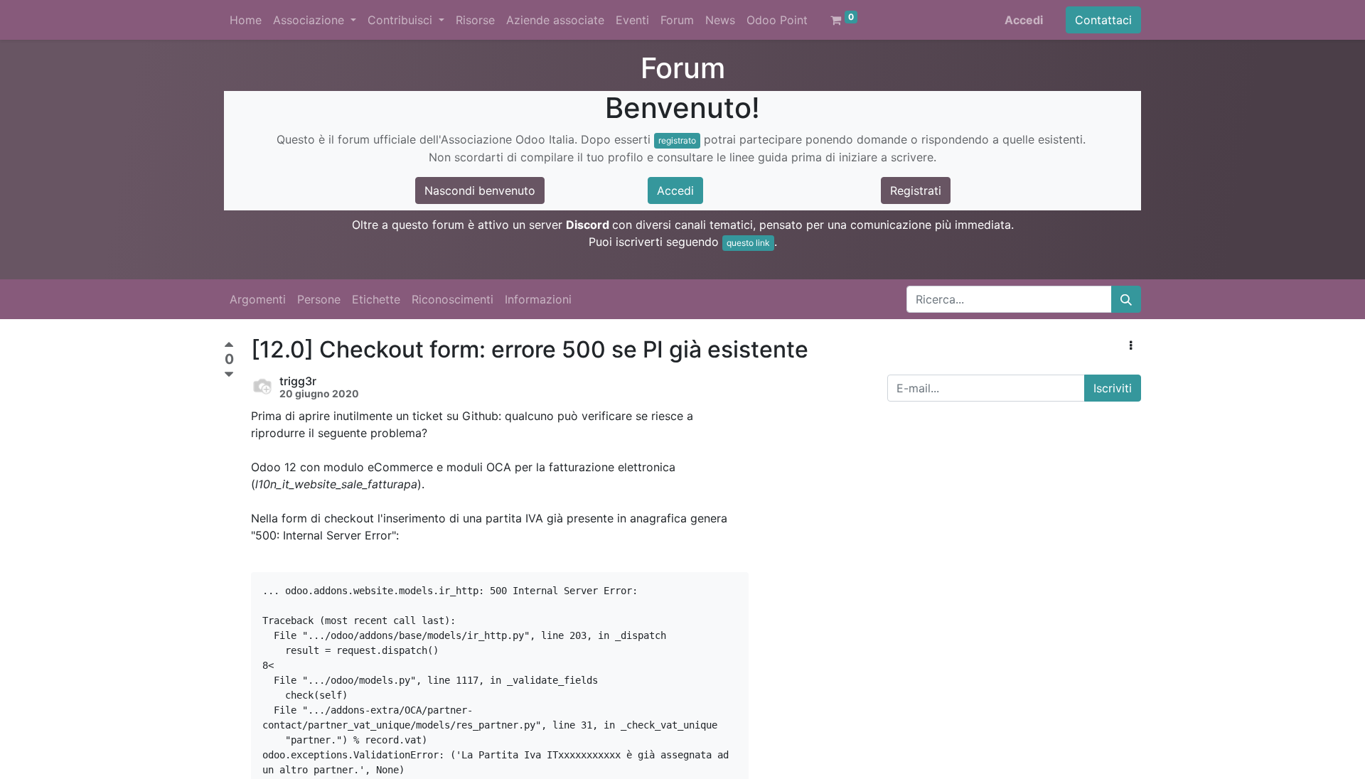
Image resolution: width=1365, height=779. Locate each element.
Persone (319, 299)
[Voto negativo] (229, 375)
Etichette (376, 299)
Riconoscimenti (452, 299)
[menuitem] (245, 20)
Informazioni (538, 299)
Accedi (1024, 20)
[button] (1130, 345)
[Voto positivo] (229, 346)
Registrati (915, 190)
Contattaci (1103, 20)
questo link (748, 242)
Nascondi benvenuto (479, 190)
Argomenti (258, 299)
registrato (677, 140)
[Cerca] (1126, 299)
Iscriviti (1112, 388)
